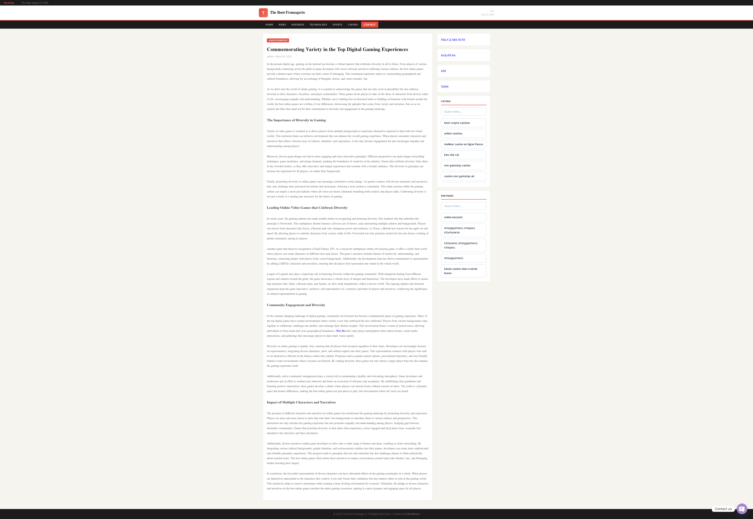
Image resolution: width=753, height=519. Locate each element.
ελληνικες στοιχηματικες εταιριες (461, 245)
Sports (337, 24)
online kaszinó (453, 217)
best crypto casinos (457, 122)
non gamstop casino (457, 165)
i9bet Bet (341, 331)
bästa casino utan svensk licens (460, 271)
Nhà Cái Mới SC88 (453, 39)
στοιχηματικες (453, 258)
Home (269, 24)
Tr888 (444, 86)
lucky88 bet (448, 55)
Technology (318, 24)
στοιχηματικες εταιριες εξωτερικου (459, 230)
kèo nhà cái (451, 154)
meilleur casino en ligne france (463, 144)
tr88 (443, 71)
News (282, 24)
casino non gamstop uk (459, 176)
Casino (353, 24)
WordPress (413, 514)
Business (298, 24)
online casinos (453, 133)
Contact (370, 24)
